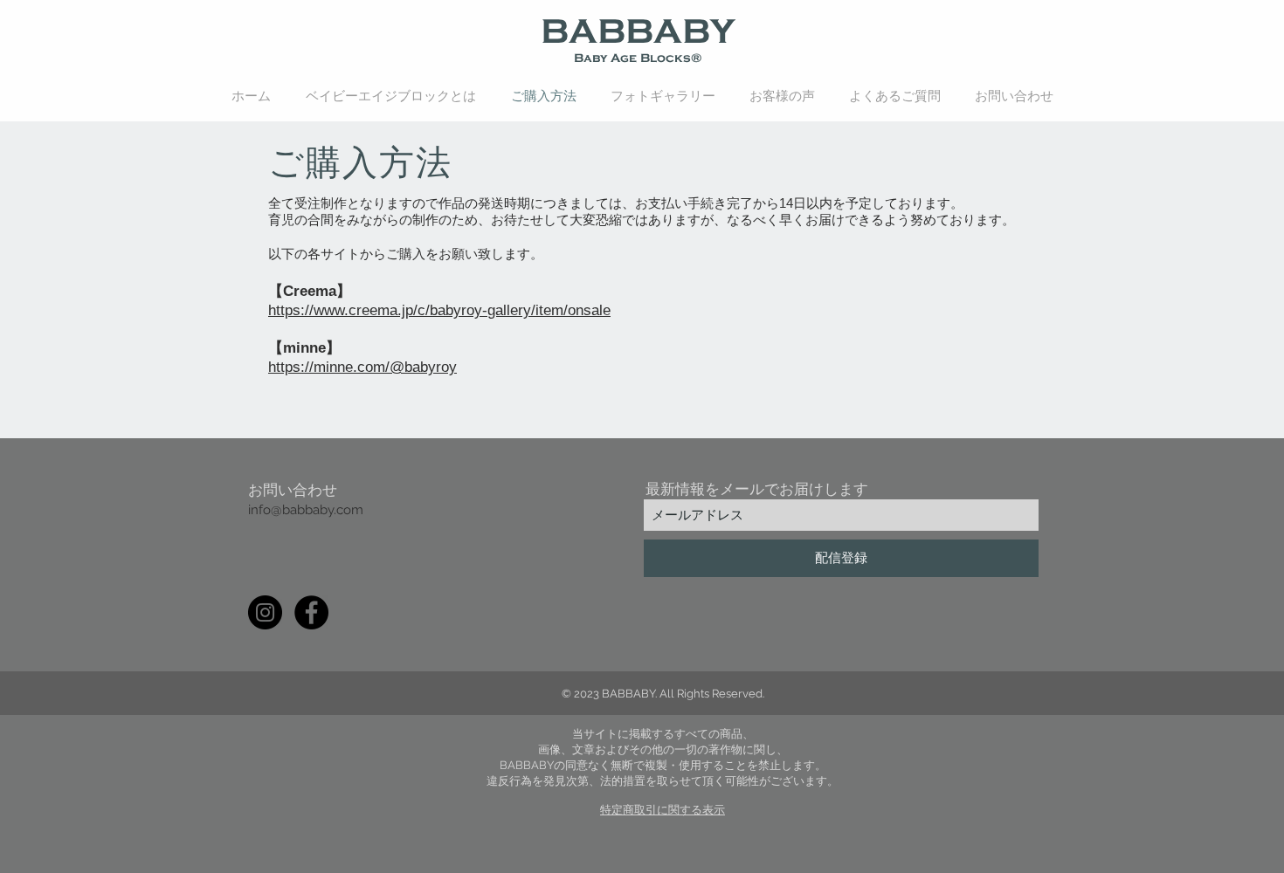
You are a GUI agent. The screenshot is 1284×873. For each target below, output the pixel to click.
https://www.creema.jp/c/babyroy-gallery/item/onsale (439, 310)
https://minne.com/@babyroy (362, 367)
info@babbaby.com (305, 510)
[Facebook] (311, 612)
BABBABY (638, 31)
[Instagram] (265, 612)
